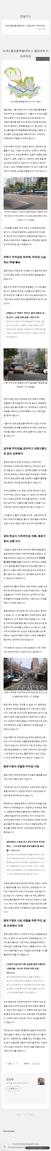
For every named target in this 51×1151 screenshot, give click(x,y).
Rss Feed (12, 1147)
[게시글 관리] (17, 1064)
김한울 (10, 1079)
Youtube (33, 1147)
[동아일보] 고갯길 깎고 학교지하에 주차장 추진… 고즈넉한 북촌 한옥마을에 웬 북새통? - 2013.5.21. (25, 846)
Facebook (26, 1147)
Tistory (23, 1144)
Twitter (20, 1147)
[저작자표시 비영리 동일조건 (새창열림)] (35, 1064)
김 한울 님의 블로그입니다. (17, 1083)
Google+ (39, 1147)
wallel (36, 1144)
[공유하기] (14, 1064)
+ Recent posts (8, 1131)
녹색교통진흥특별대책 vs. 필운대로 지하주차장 (25, 26)
